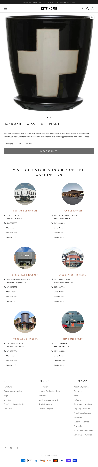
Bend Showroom (73, 211)
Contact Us (78, 391)
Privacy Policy (79, 426)
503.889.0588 (12, 223)
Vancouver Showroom (25, 339)
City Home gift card (58, 2)
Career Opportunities (83, 435)
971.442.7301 (12, 287)
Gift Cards (8, 408)
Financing (78, 417)
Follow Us (78, 400)
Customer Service (81, 421)
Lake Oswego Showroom (73, 275)
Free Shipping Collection (14, 404)
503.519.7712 (59, 287)
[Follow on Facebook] (5, 448)
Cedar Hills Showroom (25, 275)
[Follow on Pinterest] (17, 448)
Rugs (6, 395)
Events (76, 395)
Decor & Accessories (13, 391)
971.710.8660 (59, 351)
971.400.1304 (12, 351)
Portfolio (42, 395)
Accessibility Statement (84, 430)
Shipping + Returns (82, 408)
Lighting (7, 400)
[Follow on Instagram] (11, 448)
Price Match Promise (82, 413)
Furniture (8, 387)
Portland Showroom (25, 211)
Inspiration (43, 387)
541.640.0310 (59, 223)
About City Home (81, 387)
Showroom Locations (83, 404)
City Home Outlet (73, 339)
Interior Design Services (49, 391)
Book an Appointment (48, 400)
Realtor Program (46, 408)
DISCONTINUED (49, 151)
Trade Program (45, 404)
